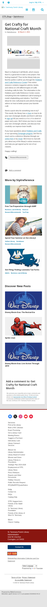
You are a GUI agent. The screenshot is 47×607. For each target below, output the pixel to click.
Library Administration (15, 452)
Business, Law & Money (13, 210)
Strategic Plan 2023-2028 (17, 465)
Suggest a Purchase (15, 438)
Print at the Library (14, 425)
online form (9, 139)
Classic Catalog (13, 522)
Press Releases (13, 472)
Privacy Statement (28, 578)
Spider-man (10, 338)
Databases (20, 241)
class (29, 113)
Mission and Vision (14, 457)
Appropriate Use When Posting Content (25, 397)
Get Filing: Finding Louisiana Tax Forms (22, 270)
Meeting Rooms (13, 435)
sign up (9, 118)
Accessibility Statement (23, 580)
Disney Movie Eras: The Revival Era (20, 312)
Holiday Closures (14, 480)
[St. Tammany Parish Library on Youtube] (26, 416)
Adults (7, 273)
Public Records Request (16, 482)
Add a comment (15, 170)
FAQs (10, 494)
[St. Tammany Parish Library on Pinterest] (31, 416)
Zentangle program (25, 134)
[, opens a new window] (12, 555)
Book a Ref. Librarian (15, 427)
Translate (39, 568)
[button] (3, 2)
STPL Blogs (6, 16)
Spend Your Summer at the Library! (20, 238)
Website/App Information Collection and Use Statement (23, 559)
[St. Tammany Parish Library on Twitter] (15, 416)
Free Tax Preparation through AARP (20, 206)
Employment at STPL (15, 467)
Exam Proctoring (14, 430)
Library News (12, 470)
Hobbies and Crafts (34, 131)
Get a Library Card (14, 433)
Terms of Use (16, 578)
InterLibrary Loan (14, 441)
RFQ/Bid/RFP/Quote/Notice (18, 485)
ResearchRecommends (18, 157)
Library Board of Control (16, 455)
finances (25, 210)
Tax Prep (25, 212)
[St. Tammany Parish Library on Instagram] (20, 416)
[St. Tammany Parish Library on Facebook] (10, 416)
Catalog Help (12, 497)
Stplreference (18, 16)
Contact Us (12, 492)
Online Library (10, 241)
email (20, 139)
